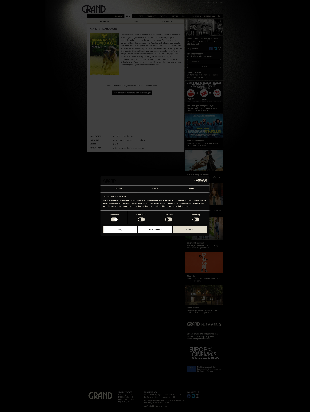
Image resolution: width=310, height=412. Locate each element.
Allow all (190, 229)
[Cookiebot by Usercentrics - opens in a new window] (196, 181)
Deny (120, 229)
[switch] (141, 219)
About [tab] (191, 189)
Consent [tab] (118, 189)
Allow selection (155, 229)
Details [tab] (155, 189)
